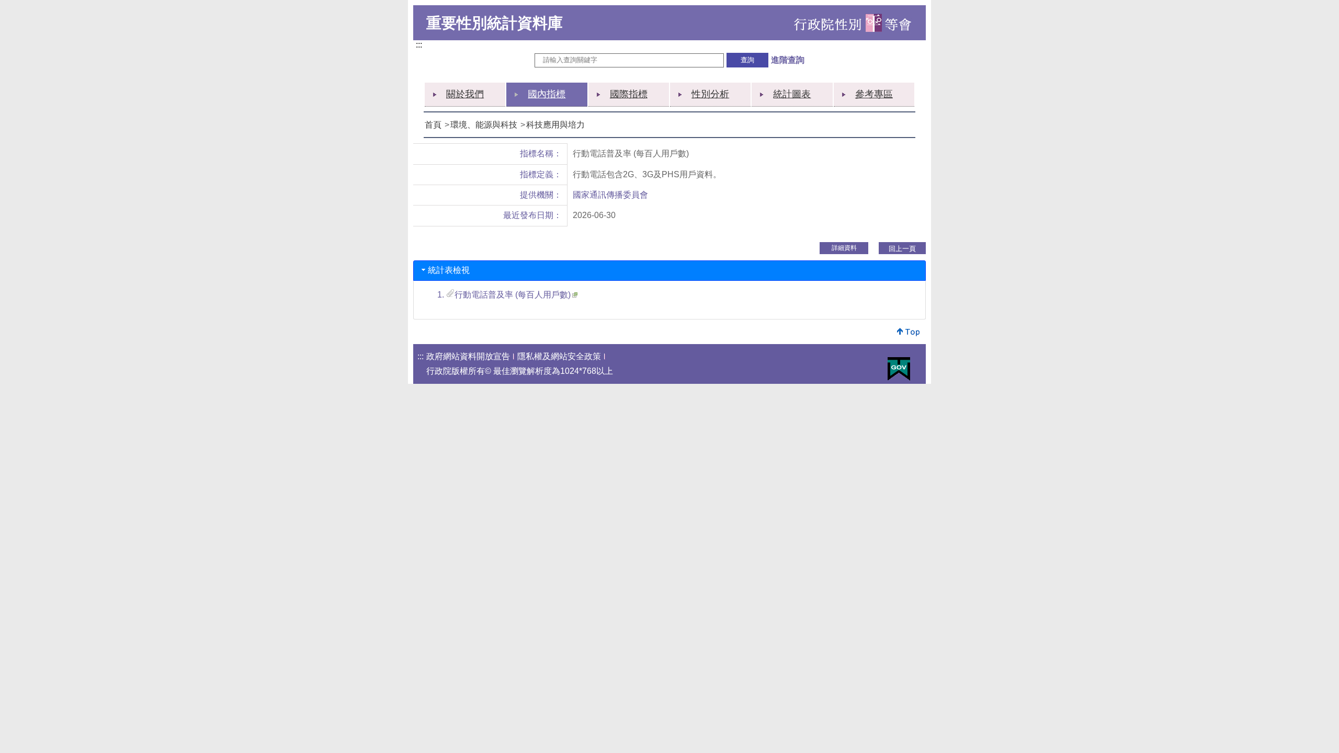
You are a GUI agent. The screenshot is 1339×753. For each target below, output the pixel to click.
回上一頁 (902, 249)
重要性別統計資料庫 (494, 23)
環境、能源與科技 (483, 124)
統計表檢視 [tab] (449, 270)
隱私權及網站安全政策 (559, 356)
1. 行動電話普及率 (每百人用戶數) (504, 294)
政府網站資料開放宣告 (468, 356)
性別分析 (710, 94)
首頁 (433, 124)
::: (421, 45)
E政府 (899, 369)
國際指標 (629, 94)
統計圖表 (792, 94)
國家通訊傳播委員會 (610, 194)
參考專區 (874, 94)
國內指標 (546, 94)
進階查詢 (787, 59)
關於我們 (465, 94)
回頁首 (909, 332)
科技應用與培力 (555, 124)
